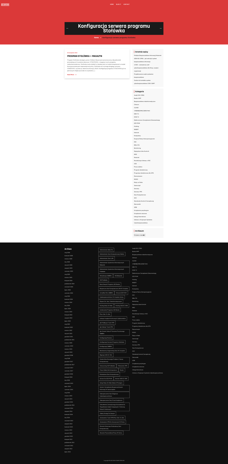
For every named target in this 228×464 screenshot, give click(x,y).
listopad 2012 (68, 439)
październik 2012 (69, 442)
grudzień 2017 (69, 361)
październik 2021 (69, 340)
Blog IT (118, 4)
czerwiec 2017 (69, 371)
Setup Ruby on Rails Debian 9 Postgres (111, 383)
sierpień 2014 (68, 411)
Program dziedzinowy (141, 170)
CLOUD (136, 107)
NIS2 (135, 154)
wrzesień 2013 (69, 420)
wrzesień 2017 (69, 368)
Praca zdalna (138, 167)
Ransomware (138, 176)
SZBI (135, 207)
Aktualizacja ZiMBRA (106, 276)
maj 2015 (67, 392)
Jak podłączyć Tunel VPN (107, 323)
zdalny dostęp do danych (107, 413)
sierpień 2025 (68, 268)
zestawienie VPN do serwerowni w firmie (112, 422)
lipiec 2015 (68, 386)
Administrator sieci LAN (106, 258)
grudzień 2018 (69, 355)
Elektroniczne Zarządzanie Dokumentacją (147, 120)
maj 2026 (67, 252)
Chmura (136, 104)
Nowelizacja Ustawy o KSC (142, 160)
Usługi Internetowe (140, 216)
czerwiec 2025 (69, 271)
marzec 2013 (68, 430)
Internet (136, 132)
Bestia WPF (137, 98)
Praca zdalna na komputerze (108, 370)
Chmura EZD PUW (121, 293)
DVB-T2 (136, 117)
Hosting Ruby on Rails (106, 305)
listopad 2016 (68, 377)
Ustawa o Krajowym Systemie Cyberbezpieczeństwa (143, 221)
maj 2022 (67, 324)
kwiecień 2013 (69, 427)
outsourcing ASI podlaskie (107, 366)
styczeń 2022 (68, 333)
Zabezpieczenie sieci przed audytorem (111, 400)
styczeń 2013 (68, 433)
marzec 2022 (68, 330)
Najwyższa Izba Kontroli (141, 151)
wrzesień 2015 (69, 383)
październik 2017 (69, 364)
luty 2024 (67, 305)
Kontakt (127, 4)
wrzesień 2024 (69, 287)
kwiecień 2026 (69, 255)
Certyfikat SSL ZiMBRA (106, 293)
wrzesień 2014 (69, 408)
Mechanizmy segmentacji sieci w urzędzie (112, 350)
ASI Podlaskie (103, 280)
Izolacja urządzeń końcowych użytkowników (113, 318)
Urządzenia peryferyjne (141, 210)
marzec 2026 (68, 259)
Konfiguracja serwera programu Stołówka (112, 342)
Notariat (136, 157)
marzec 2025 (68, 277)
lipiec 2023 (68, 308)
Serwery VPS (138, 192)
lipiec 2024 (68, 290)
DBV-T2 (136, 114)
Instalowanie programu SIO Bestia (109, 310)
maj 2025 (67, 274)
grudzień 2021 (69, 336)
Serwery (136, 188)
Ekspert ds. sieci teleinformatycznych (111, 301)
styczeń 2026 (68, 265)
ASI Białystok (118, 276)
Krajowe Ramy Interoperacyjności (144, 139)
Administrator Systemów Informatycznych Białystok (112, 264)
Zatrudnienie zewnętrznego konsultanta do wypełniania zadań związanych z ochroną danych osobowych (112, 407)
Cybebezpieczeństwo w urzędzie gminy (111, 297)
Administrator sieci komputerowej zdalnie (112, 254)
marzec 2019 (68, 349)
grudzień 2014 (69, 402)
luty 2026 (67, 262)
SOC (135, 198)
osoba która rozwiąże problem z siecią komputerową (111, 360)
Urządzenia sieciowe (140, 213)
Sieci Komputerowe (140, 195)
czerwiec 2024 (69, 293)
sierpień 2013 (68, 424)
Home (112, 4)
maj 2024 (67, 296)
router (122, 370)
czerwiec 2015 (69, 389)
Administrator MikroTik (106, 250)
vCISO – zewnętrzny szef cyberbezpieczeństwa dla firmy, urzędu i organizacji (146, 68)
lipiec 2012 (68, 452)
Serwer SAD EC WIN (121, 378)
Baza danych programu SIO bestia (110, 284)
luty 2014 (67, 417)
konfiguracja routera (106, 338)
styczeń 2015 (68, 399)
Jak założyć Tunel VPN (106, 327)
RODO (136, 179)
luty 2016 (67, 380)
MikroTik (136, 145)
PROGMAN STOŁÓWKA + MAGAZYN (84, 56)
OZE (135, 163)
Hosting (136, 126)
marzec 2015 (68, 396)
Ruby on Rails (138, 182)
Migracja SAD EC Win (106, 355)
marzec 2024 (68, 302)
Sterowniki (137, 204)
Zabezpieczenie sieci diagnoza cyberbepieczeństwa (109, 395)
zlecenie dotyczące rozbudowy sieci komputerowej (110, 427)
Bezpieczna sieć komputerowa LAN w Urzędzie (114, 288)
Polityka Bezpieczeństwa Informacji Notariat (147, 55)
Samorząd (137, 185)
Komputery (137, 135)
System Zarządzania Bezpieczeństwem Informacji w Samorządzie (111, 388)
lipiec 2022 (68, 321)
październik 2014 (69, 405)
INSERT (136, 129)
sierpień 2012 (68, 449)
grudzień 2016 (69, 374)
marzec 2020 (68, 343)
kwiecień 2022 (69, 327)
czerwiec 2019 (69, 346)
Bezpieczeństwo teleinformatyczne (144, 101)
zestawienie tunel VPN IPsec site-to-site (112, 418)
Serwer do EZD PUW (106, 378)
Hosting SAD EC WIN (122, 305)
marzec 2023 (68, 312)
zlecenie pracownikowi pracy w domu (111, 433)
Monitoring (137, 148)
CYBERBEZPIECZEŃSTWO (142, 111)
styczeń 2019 (68, 352)
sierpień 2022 (68, 318)
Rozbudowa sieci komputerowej (109, 374)
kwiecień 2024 (69, 299)
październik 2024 (69, 283)
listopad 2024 (68, 280)
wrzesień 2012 (69, 445)
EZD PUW (137, 123)
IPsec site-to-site (105, 314)
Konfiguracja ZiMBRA (106, 346)
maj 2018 (67, 358)
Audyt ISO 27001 (139, 95)
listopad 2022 (68, 315)
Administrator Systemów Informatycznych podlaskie (112, 270)
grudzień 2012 (69, 436)
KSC (135, 142)
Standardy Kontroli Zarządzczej (144, 201)
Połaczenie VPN (122, 366)
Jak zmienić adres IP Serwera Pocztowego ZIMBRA (112, 332)
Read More (70, 75)
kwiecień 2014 (69, 414)
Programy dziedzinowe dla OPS (144, 173)
